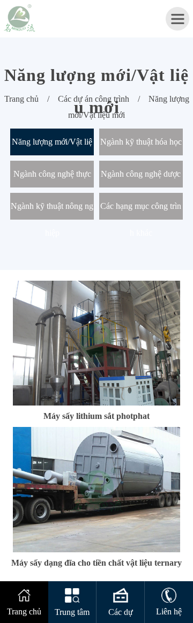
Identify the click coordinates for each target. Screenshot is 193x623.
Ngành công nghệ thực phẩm (52, 178)
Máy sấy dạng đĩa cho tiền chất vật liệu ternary (96, 562)
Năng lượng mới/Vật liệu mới (52, 146)
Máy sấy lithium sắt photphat (96, 416)
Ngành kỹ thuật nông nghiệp (52, 210)
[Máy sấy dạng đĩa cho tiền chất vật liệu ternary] (96, 431)
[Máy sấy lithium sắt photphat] (96, 285)
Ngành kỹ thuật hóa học (141, 141)
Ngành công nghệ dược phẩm (141, 178)
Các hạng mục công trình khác (140, 210)
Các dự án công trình (93, 98)
